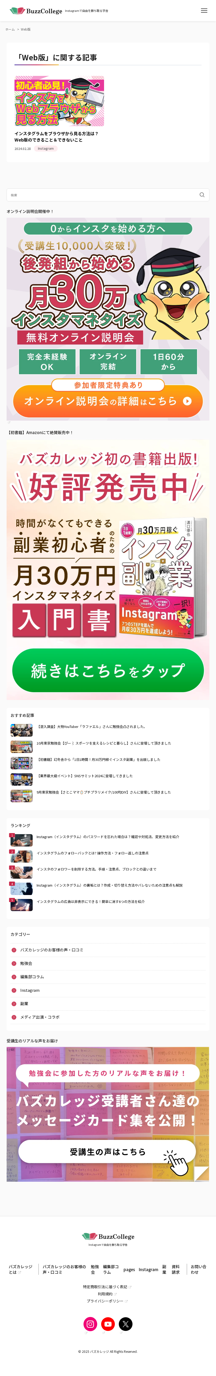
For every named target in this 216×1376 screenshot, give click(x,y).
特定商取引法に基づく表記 (105, 1286)
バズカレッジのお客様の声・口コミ (52, 949)
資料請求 (176, 1269)
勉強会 (26, 963)
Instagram (22, 86)
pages (129, 1269)
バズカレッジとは (20, 1269)
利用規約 (105, 1293)
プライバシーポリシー (105, 1301)
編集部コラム (32, 976)
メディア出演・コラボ (40, 1017)
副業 (16, 93)
